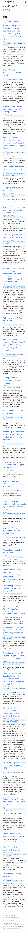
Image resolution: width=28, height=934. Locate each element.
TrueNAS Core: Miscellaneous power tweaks (12, 72)
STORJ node (18, 360)
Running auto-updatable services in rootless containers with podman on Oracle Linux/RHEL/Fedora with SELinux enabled (13, 275)
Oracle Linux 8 (13, 297)
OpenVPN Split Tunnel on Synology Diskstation (13, 848)
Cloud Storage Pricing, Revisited (12, 571)
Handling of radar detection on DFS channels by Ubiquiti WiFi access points (14, 505)
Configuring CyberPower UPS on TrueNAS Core (13, 168)
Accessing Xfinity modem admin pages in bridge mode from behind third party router (13, 436)
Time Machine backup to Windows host (13, 412)
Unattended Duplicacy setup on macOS (12, 875)
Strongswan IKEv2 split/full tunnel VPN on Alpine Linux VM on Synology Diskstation (13, 712)
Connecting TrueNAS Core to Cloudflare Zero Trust (14, 236)
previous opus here (10, 86)
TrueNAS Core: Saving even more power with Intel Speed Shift (12, 109)
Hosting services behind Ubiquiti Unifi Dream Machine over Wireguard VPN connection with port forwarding (14, 142)
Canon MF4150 (15, 815)
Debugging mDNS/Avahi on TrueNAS (13, 319)
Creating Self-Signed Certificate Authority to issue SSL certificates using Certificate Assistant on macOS (14, 678)
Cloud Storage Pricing (12, 834)
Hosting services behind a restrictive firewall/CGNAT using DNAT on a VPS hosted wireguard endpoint (14, 344)
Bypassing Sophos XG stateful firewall (12, 551)
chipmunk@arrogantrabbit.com (11, 917)
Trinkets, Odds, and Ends (10, 6)
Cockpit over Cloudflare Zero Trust (13, 189)
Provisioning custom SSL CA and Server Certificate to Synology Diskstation (14, 630)
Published (10, 21)
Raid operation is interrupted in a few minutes (11, 380)
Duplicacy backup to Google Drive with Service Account (14, 483)
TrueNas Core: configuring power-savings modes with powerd (14, 210)
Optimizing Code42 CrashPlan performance (13, 607)
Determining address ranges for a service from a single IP (13, 588)
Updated (16, 21)
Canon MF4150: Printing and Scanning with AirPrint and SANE (14, 802)
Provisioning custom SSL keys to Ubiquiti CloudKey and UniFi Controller (14, 656)
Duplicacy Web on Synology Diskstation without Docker (12, 530)
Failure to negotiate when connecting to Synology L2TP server (14, 765)
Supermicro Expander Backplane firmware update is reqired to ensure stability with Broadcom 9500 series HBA (12, 32)
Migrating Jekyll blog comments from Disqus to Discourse (14, 464)
